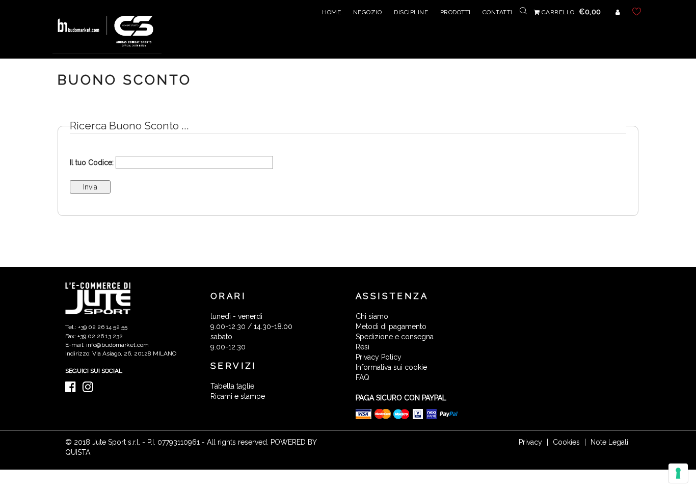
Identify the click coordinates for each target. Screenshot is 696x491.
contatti (498, 12)
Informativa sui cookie (391, 367)
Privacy (530, 442)
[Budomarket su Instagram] (90, 389)
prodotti (455, 12)
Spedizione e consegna (395, 337)
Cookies (566, 442)
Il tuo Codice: (92, 162)
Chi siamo (372, 316)
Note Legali (609, 442)
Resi (362, 347)
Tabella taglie (232, 386)
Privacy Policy (378, 357)
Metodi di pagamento (391, 326)
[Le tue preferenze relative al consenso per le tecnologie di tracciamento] (678, 473)
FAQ (362, 377)
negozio (367, 12)
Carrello (570, 12)
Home (331, 12)
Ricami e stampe (237, 396)
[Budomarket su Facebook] (73, 389)
